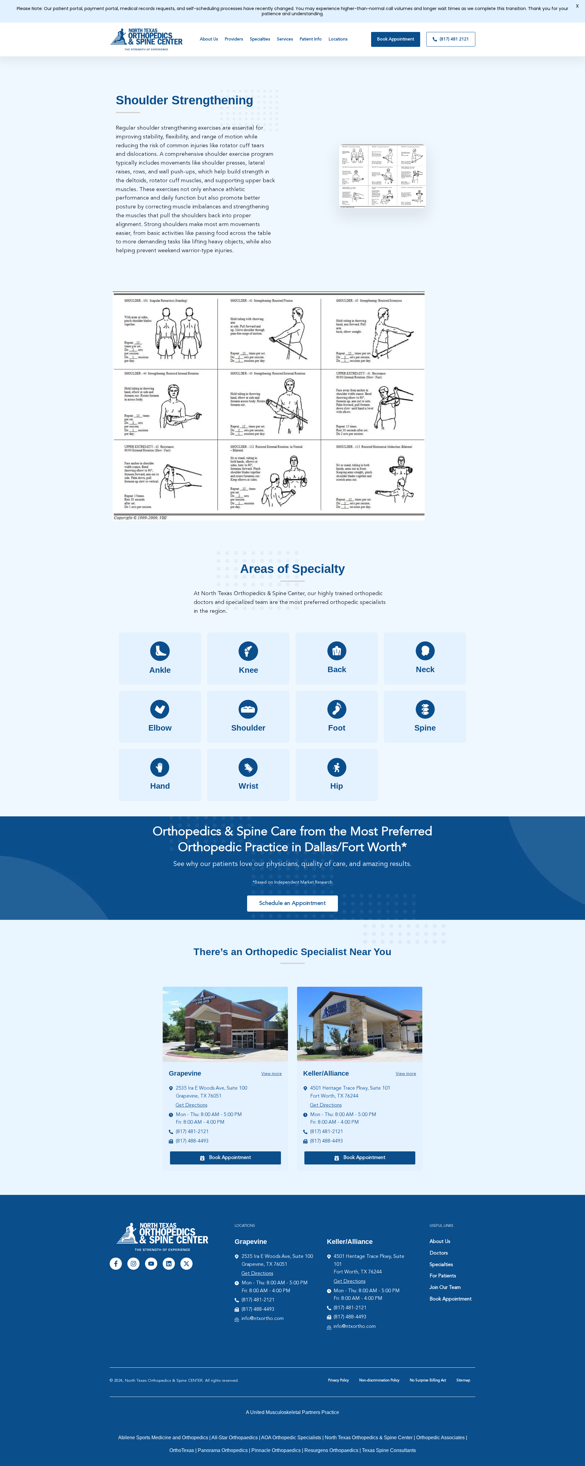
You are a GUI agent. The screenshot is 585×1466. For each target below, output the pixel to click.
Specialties (441, 1264)
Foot (337, 727)
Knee (248, 670)
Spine (425, 727)
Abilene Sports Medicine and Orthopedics (163, 1437)
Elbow (160, 727)
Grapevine (185, 1073)
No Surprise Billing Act (428, 1380)
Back (337, 669)
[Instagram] (133, 1264)
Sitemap (463, 1380)
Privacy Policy (338, 1380)
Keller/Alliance (326, 1073)
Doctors (439, 1253)
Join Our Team (445, 1287)
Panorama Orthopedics (223, 1450)
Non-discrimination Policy (379, 1380)
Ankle (160, 670)
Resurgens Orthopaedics (331, 1450)
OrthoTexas (181, 1450)
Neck (425, 669)
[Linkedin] (169, 1264)
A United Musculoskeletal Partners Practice (292, 1412)
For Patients (443, 1276)
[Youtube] (151, 1264)
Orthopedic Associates (440, 1437)
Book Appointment (451, 1299)
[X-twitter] (186, 1264)
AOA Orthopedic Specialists (291, 1437)
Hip (336, 786)
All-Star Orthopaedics (234, 1437)
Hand (160, 786)
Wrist (248, 786)
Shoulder (248, 727)
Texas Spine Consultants (389, 1450)
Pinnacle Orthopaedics (276, 1450)
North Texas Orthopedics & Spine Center (369, 1437)
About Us (440, 1241)
